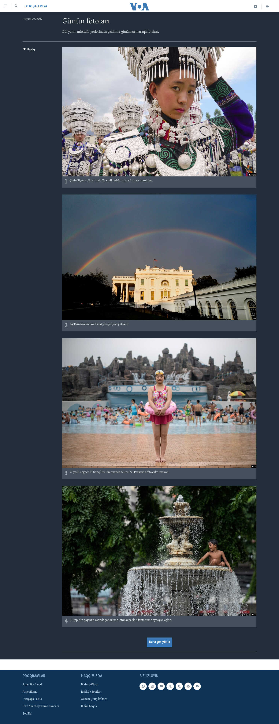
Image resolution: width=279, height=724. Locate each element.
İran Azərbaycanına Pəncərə (41, 706)
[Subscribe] (197, 686)
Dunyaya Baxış (32, 699)
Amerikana (30, 691)
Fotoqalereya (35, 6)
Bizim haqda (89, 706)
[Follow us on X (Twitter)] (170, 686)
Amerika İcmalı (33, 684)
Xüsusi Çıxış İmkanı (94, 699)
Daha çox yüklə (159, 642)
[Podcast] (188, 686)
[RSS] (179, 686)
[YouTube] (256, 7)
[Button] (29, 50)
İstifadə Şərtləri (91, 691)
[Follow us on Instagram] (152, 686)
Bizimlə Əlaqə (90, 684)
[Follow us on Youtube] (161, 686)
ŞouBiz (27, 713)
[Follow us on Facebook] (143, 686)
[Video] (267, 7)
